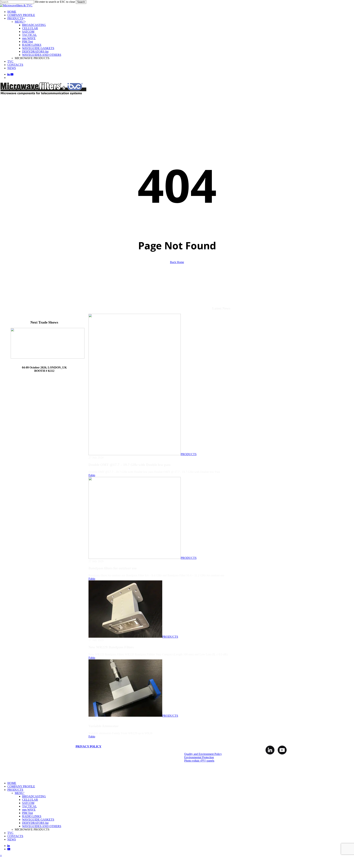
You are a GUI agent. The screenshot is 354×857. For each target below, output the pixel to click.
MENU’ (20, 793)
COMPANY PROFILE (21, 786)
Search (81, 2)
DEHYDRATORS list (35, 822)
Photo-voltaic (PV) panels (199, 760)
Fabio (91, 475)
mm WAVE (29, 809)
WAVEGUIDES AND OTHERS (41, 826)
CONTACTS (15, 836)
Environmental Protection (199, 757)
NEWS (11, 839)
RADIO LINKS (31, 816)
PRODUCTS (189, 454)
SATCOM (28, 803)
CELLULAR (30, 799)
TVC (10, 832)
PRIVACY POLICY (88, 746)
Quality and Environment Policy (203, 754)
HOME (11, 783)
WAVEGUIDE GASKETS (38, 819)
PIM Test (27, 812)
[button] (1, 855)
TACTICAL (29, 806)
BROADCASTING (34, 796)
